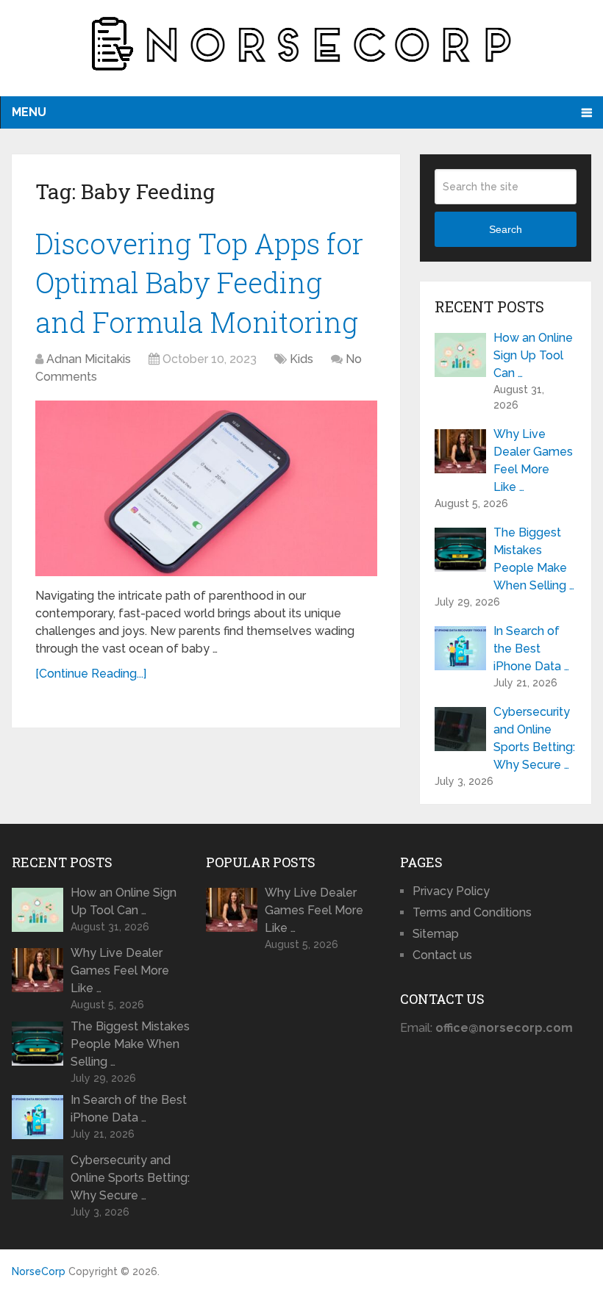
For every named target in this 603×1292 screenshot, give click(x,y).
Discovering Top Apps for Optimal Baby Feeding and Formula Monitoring (199, 282)
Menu (29, 112)
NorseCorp (38, 1271)
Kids (301, 359)
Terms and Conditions (472, 912)
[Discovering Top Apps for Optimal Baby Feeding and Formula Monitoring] (206, 488)
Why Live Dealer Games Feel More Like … (533, 460)
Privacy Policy (451, 891)
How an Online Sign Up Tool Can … (533, 355)
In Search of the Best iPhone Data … (531, 648)
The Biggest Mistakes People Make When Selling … (533, 558)
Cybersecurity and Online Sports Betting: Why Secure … (534, 738)
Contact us (442, 955)
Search (505, 229)
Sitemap (436, 934)
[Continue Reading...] (90, 674)
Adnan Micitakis (88, 359)
